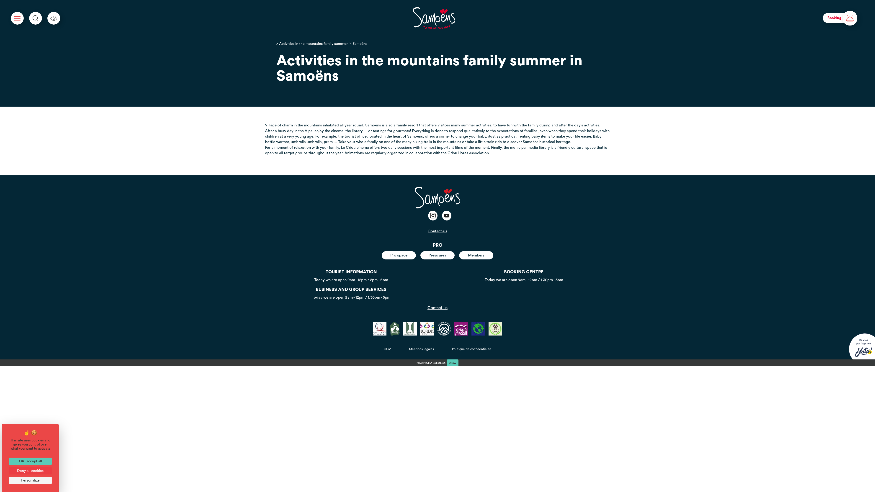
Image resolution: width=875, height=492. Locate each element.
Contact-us (437, 231)
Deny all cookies (30, 471)
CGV (387, 349)
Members (476, 255)
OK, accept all (30, 461)
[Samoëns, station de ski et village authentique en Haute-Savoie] (434, 18)
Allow (452, 362)
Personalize (30, 480)
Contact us (437, 308)
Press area (437, 255)
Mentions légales (421, 349)
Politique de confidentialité (471, 349)
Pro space (398, 255)
